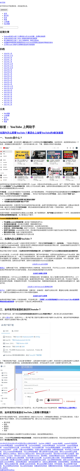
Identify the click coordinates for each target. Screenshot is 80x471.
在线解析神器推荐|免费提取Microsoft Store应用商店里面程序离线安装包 (28, 42)
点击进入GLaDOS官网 (40, 264)
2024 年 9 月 (8, 57)
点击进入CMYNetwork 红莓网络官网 (40, 287)
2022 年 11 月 (8, 66)
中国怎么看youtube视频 (43, 449)
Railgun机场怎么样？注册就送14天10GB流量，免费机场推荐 (24, 36)
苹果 (5, 19)
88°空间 (2, 2)
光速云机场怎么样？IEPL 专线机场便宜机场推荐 (20, 38)
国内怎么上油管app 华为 (26, 453)
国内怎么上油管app (9, 453)
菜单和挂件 (4, 10)
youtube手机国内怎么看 (11, 447)
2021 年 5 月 (8, 98)
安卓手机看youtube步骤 (33, 457)
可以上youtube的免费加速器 (12, 451)
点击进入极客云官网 (40, 273)
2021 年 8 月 (8, 92)
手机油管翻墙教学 (67, 457)
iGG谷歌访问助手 (31, 443)
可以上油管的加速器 (31, 451)
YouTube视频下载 (38, 447)
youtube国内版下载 (20, 445)
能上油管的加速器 (26, 466)
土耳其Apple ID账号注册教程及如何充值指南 (19, 44)
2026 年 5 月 (8, 53)
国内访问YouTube (33, 455)
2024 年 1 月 (8, 59)
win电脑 (6, 22)
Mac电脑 (7, 24)
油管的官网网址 (63, 462)
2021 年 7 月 (8, 94)
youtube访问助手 (5, 449)
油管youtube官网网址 (7, 462)
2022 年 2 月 (8, 84)
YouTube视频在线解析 (52, 447)
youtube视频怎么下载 (69, 447)
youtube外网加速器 (48, 445)
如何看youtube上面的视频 (15, 457)
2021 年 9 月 (8, 90)
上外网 (15, 449)
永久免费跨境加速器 (54, 460)
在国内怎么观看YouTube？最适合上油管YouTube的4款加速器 (31, 132)
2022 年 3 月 (8, 82)
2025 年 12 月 (8, 55)
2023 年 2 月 (8, 62)
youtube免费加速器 (6, 445)
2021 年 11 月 (8, 86)
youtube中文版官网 (70, 443)
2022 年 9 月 (8, 70)
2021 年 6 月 (8, 96)
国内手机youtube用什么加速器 (64, 453)
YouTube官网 (60, 445)
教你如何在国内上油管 (38, 460)
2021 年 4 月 (8, 100)
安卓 (5, 17)
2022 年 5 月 (8, 78)
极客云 (2, 268)
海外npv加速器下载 (11, 464)
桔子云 (2, 290)
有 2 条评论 (4, 468)
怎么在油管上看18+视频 (51, 457)
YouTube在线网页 (35, 445)
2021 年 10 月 (8, 88)
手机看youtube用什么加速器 (19, 460)
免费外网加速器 (57, 449)
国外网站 (44, 455)
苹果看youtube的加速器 (72, 466)
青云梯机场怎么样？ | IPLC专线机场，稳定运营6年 (21, 40)
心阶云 (7, 317)
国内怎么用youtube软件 (44, 453)
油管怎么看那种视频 (49, 462)
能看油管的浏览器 (40, 466)
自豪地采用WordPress (7, 470)
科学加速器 (58, 464)
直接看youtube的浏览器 (27, 464)
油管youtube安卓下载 (70, 460)
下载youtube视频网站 (26, 449)
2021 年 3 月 (8, 102)
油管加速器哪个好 (34, 462)
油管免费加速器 (21, 462)
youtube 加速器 (57, 443)
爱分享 (6, 15)
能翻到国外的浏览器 (55, 466)
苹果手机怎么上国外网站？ (67, 408)
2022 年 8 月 (8, 72)
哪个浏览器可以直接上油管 (48, 451)
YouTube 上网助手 (45, 443)
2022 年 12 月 (8, 64)
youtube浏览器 (25, 447)
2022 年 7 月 (8, 74)
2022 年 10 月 (8, 68)
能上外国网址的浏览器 (11, 466)
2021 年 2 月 (8, 104)
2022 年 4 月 (8, 80)
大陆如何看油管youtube (57, 455)
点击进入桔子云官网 (40, 296)
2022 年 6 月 (8, 76)
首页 (5, 13)
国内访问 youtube (20, 455)
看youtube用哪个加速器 (45, 464)
